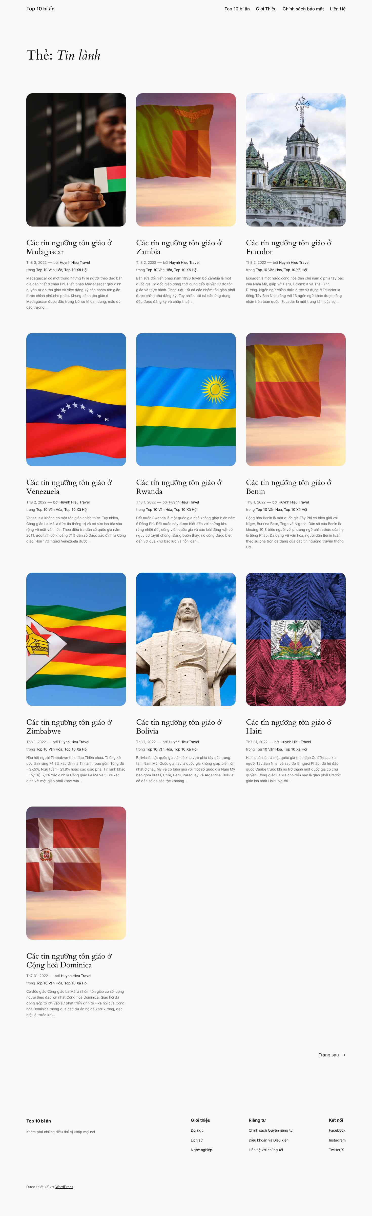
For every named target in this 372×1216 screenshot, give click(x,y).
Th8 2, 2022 (146, 262)
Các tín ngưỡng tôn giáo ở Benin (288, 487)
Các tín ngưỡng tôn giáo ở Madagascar (68, 248)
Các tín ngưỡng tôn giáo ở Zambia (178, 248)
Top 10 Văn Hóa (49, 270)
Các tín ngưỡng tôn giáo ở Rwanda (178, 487)
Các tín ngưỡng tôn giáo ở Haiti (288, 727)
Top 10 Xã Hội (75, 270)
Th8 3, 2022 (36, 262)
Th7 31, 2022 (256, 742)
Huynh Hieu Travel (75, 262)
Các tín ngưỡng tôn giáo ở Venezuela (68, 487)
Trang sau (332, 1054)
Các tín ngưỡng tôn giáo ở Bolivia (178, 727)
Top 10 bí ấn (40, 9)
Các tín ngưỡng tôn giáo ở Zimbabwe (68, 727)
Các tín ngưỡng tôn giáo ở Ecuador (288, 248)
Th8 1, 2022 (146, 502)
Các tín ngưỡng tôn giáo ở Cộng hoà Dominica (68, 961)
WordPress (64, 1187)
